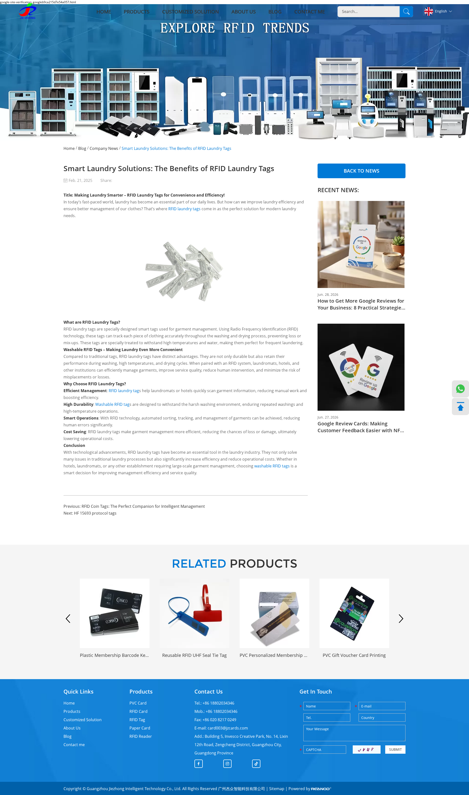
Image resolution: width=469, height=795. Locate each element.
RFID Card (138, 711)
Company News (104, 148)
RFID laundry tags (184, 208)
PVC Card (138, 703)
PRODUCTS (234, 563)
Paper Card (139, 728)
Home (103, 11)
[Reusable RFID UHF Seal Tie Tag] (194, 613)
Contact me (309, 11)
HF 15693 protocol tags (95, 513)
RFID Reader (140, 736)
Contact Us (208, 691)
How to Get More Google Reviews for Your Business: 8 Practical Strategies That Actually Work (361, 304)
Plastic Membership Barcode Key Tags (114, 655)
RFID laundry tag (124, 390)
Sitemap (276, 788)
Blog (275, 11)
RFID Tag (137, 719)
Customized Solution (190, 11)
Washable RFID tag (112, 404)
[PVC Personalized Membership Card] (274, 613)
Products (136, 11)
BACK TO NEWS (361, 170)
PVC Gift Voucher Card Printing (354, 655)
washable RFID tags (272, 466)
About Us (244, 11)
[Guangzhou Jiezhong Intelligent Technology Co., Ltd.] (27, 11)
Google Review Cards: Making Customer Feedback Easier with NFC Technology (360, 427)
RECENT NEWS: (338, 190)
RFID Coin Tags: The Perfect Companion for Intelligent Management (143, 506)
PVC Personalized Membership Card (274, 655)
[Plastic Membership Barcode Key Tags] (114, 613)
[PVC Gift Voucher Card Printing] (354, 613)
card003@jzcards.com (228, 728)
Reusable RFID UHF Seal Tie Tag (194, 655)
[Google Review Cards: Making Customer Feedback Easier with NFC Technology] (361, 367)
